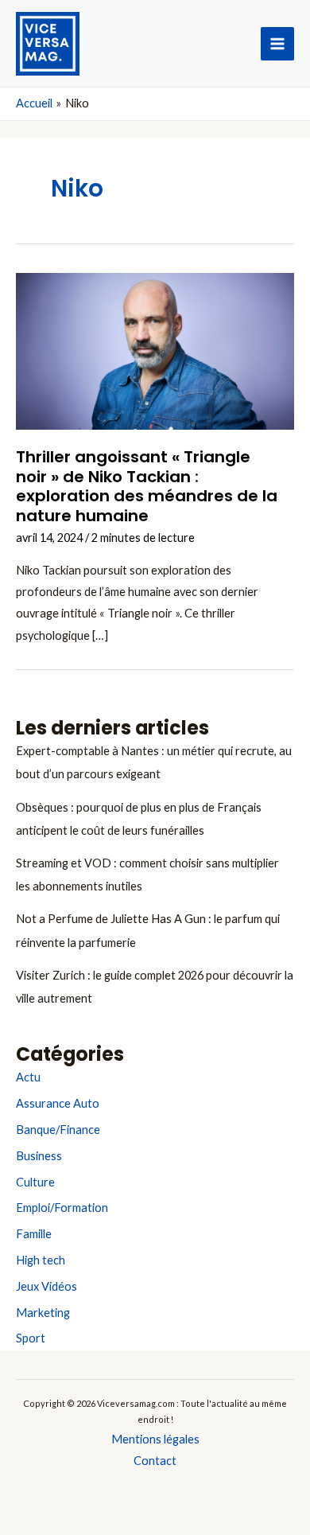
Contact (155, 1460)
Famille (34, 1234)
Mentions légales (155, 1439)
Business (39, 1156)
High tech (40, 1260)
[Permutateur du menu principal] (277, 43)
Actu (28, 1077)
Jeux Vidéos (46, 1286)
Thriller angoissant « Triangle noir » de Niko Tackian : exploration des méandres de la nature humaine (146, 486)
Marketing (43, 1312)
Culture (35, 1182)
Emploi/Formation (62, 1207)
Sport (30, 1338)
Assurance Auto (57, 1103)
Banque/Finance (58, 1129)
